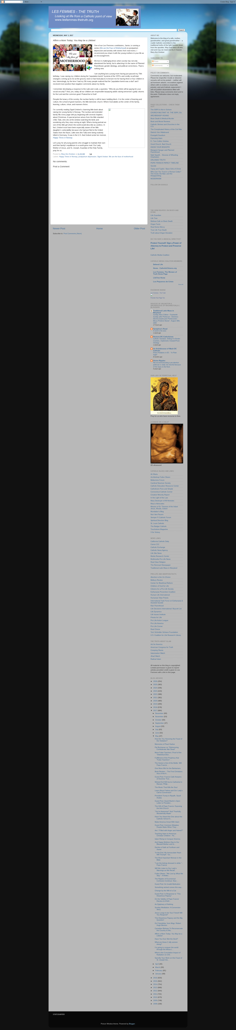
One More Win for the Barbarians (168, 768)
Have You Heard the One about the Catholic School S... (168, 818)
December (159, 713)
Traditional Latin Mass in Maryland (164, 568)
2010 (155, 997)
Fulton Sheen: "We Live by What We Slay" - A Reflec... (169, 875)
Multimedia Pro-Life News (160, 559)
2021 (155, 698)
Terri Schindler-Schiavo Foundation (164, 632)
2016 (155, 978)
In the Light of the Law (159, 498)
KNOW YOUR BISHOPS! (160, 147)
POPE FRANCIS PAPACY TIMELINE (165, 163)
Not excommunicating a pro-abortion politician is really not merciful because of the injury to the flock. (167, 365)
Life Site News (156, 553)
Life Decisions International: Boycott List (166, 609)
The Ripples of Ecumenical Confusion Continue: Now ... (166, 880)
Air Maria (154, 474)
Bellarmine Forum (157, 480)
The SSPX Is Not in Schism (161, 110)
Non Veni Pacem (157, 514)
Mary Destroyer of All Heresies (162, 501)
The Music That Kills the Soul (166, 787)
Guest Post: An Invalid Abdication (167, 884)
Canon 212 (155, 544)
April (157, 964)
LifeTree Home (159, 278)
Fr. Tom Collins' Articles (160, 141)
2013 (155, 987)
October (158, 720)
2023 (155, 691)
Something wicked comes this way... (169, 887)
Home (99, 228)
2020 (155, 701)
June (157, 733)
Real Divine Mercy (158, 227)
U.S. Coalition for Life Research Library (166, 635)
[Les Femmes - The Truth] (152, 295)
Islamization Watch (158, 653)
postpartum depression (87, 157)
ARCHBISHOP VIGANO (160, 115)
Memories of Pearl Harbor (165, 744)
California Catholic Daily (160, 541)
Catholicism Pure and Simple (162, 489)
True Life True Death (159, 230)
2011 (155, 994)
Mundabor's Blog (157, 511)
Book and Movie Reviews (160, 121)
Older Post (139, 228)
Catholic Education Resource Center (165, 486)
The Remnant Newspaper (161, 565)
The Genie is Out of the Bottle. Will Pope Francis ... (168, 764)
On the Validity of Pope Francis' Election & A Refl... (167, 900)
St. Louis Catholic (157, 523)
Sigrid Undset (102, 157)
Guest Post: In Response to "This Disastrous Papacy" (168, 895)
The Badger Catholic (159, 526)
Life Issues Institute (158, 614)
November (159, 716)
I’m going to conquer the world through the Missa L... (166, 948)
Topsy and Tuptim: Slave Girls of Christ (166, 169)
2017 (155, 710)
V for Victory (155, 532)
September (159, 723)
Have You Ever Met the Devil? (166, 939)
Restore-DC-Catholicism (163, 337)
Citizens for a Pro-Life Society (162, 589)
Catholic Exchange (158, 547)
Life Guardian (156, 215)
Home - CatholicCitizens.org (165, 268)
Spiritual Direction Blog (159, 520)
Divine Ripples (159, 361)
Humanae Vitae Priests (159, 598)
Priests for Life (156, 617)
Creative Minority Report (160, 495)
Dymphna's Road (160, 329)
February (159, 970)
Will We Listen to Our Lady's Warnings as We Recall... (166, 869)
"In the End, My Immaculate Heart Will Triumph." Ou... (168, 854)
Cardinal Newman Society (161, 483)
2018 (155, 707)
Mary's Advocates (157, 504)
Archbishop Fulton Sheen (160, 477)
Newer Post (59, 228)
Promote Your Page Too (158, 298)
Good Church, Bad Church (161, 144)
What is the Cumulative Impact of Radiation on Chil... (167, 954)
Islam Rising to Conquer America (167, 839)
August (158, 726)
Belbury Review (157, 580)
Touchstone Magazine (159, 529)
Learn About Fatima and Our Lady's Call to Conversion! (169, 791)
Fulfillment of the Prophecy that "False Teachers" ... (167, 759)
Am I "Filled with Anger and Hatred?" (169, 830)
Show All (180, 284)
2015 (155, 981)
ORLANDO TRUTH (158, 160)
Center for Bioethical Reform (162, 583)
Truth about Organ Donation (161, 233)
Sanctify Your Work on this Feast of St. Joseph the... (168, 959)
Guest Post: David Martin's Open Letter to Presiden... (167, 802)
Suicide (153, 166)
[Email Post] (90, 154)
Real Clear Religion (158, 562)
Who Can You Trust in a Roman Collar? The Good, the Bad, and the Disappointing (166, 174)
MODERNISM (156, 179)
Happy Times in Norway (68, 157)
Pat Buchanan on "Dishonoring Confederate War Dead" (167, 748)
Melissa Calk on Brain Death (162, 221)
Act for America (156, 644)
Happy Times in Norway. (63, 138)
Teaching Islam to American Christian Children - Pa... (165, 835)
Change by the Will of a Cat (165, 891)
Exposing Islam (156, 138)
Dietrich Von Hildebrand (160, 132)
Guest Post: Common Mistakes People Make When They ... (167, 826)
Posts (156, 61)
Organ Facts (155, 224)
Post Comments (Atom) (73, 233)
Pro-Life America (157, 623)
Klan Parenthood (157, 606)
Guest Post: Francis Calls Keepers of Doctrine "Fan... (168, 778)
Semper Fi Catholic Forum (161, 517)
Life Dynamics (156, 612)
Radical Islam (156, 659)
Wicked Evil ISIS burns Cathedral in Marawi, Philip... (168, 783)
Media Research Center (160, 556)
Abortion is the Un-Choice (160, 577)
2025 (155, 684)
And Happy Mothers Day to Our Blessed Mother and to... (167, 843)
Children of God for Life (160, 586)
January (158, 974)
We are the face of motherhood (121, 157)
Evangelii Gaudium (158, 135)
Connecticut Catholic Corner (161, 492)
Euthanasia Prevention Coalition (163, 592)
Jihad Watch (155, 656)
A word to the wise (159, 331)
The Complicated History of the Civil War (166, 129)
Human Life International (160, 595)
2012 (155, 991)
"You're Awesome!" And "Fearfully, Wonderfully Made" (168, 812)
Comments (158, 65)
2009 (155, 1000)
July (157, 729)
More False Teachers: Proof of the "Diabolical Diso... (168, 753)
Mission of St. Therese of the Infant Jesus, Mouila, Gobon (164, 508)
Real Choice (155, 629)
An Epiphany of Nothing (164, 904)
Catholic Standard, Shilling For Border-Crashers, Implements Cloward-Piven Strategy (166, 341)
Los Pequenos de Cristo (163, 282)
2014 (155, 984)
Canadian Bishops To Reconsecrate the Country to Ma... (169, 929)
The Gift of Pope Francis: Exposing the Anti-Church (168, 807)
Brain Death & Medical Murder (162, 118)
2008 (155, 1004)
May (157, 736)
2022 (155, 694)
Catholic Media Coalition (160, 255)
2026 (155, 681)
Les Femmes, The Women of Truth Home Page (165, 273)
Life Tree (154, 218)
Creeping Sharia (157, 650)
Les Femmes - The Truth (158, 293)
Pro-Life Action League (159, 620)
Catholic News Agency (159, 550)
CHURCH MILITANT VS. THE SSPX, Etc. (166, 113)
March (158, 967)
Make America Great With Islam (167, 822)
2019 (155, 704)
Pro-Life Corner (157, 626)
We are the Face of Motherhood (112, 48)
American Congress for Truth (162, 647)
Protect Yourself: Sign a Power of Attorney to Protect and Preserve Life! (166, 246)
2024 (155, 688)
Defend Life (158, 264)
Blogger (132, 1024)
